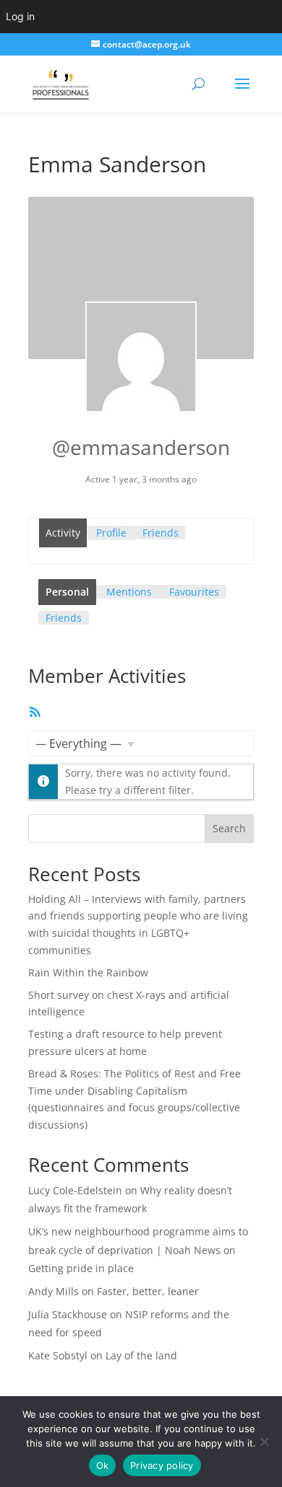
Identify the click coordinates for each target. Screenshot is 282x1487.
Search (229, 828)
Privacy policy (162, 1465)
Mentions (129, 592)
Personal (67, 592)
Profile (111, 532)
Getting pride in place (81, 1268)
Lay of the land (141, 1355)
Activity (63, 532)
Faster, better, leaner (148, 1291)
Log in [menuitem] (20, 16)
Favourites (194, 592)
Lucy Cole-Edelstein (75, 1190)
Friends (160, 532)
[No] (264, 1441)
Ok (102, 1465)
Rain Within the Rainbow (88, 972)
